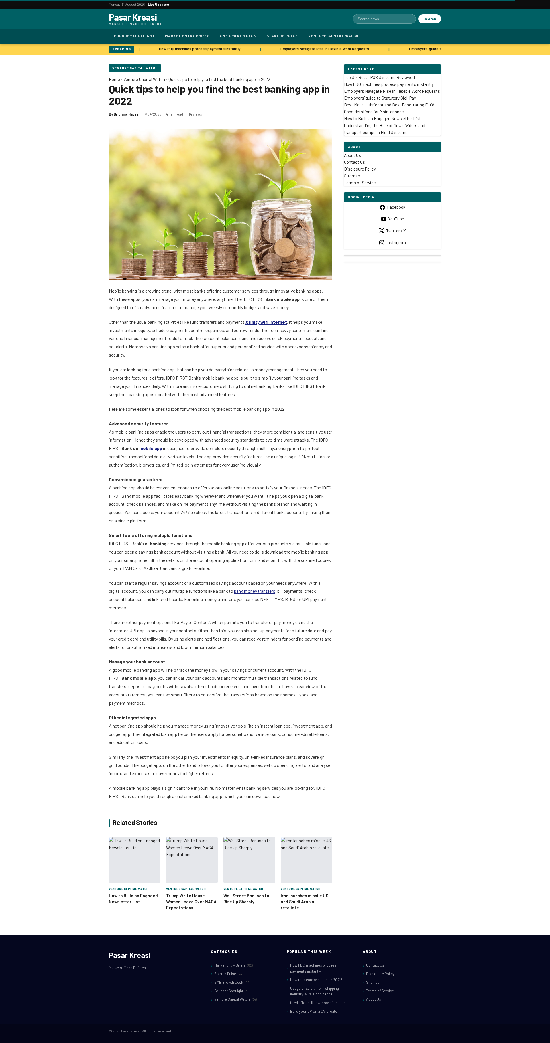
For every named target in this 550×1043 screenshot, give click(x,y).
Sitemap (352, 175)
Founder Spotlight (134, 35)
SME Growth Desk (238, 35)
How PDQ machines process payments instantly (194, 48)
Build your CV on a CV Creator (314, 1011)
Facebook (396, 207)
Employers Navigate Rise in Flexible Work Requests (319, 48)
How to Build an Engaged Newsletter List (382, 118)
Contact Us (354, 162)
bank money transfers (254, 591)
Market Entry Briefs (187, 35)
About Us (352, 155)
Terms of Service (360, 182)
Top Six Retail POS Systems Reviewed (379, 77)
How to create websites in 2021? (316, 979)
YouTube (396, 218)
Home (114, 79)
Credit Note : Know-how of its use (317, 1002)
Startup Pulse (282, 35)
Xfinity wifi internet (266, 322)
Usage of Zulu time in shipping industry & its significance (314, 991)
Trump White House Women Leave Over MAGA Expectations (191, 901)
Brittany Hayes (126, 114)
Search (429, 19)
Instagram (396, 242)
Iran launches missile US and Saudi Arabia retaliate (304, 901)
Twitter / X (396, 230)
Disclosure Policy (360, 168)
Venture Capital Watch (333, 35)
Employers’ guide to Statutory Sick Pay (436, 48)
